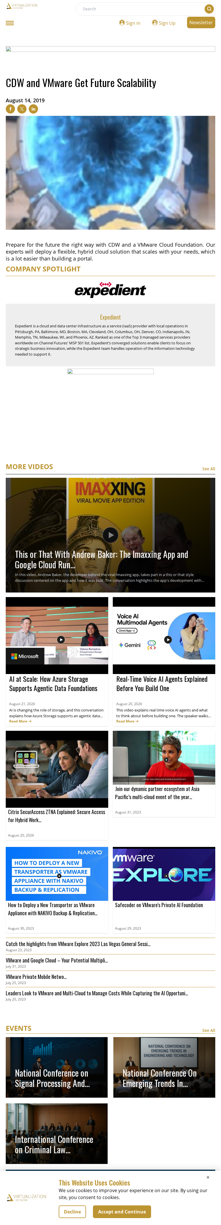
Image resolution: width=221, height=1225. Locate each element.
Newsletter (201, 22)
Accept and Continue (122, 1212)
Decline (72, 1212)
